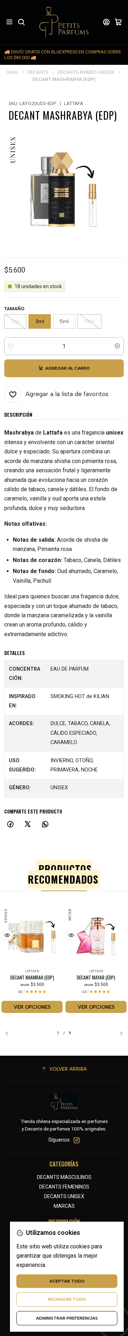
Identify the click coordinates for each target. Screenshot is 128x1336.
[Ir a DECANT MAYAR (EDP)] (96, 936)
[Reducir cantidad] (11, 346)
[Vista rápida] (7, 935)
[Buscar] (21, 22)
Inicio (12, 72)
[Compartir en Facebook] (10, 824)
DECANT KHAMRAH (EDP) (32, 977)
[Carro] (118, 22)
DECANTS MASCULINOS (64, 1177)
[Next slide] (118, 1033)
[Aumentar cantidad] (117, 346)
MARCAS (64, 1206)
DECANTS (37, 72)
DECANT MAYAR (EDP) (96, 977)
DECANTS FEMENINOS (64, 1187)
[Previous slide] (9, 1033)
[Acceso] (106, 22)
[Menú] (9, 22)
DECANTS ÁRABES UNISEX (86, 72)
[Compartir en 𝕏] (28, 824)
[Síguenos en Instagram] (76, 1140)
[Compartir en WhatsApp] (45, 824)
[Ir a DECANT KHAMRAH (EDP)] (32, 936)
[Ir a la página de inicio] (64, 22)
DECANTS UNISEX (64, 1196)
